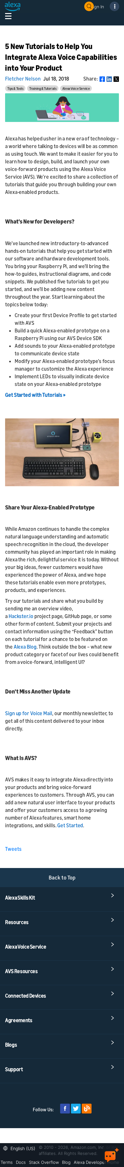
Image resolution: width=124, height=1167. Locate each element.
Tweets (13, 849)
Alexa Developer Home (96, 1162)
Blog (66, 1162)
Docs (21, 1162)
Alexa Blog (25, 647)
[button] (20, 1147)
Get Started (70, 825)
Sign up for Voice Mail (28, 713)
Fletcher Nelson (23, 78)
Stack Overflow (44, 1162)
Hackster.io (21, 616)
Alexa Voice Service (76, 88)
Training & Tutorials (42, 88)
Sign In (97, 6)
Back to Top (62, 877)
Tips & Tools (15, 88)
